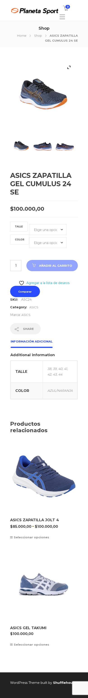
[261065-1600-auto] (21, 148)
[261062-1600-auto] (43, 148)
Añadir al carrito (55, 265)
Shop (38, 35)
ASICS (33, 307)
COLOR (19, 239)
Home (21, 35)
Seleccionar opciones (31, 537)
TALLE (19, 226)
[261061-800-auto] (64, 148)
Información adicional (32, 341)
